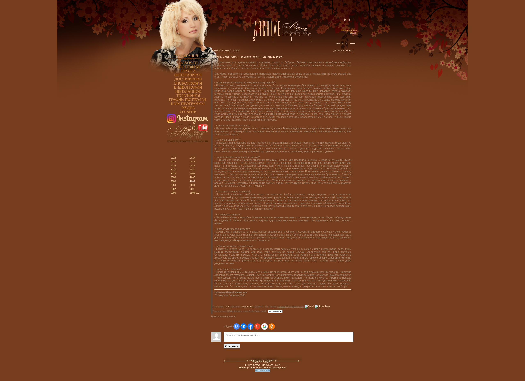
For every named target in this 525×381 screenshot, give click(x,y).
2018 (173, 158)
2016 (173, 161)
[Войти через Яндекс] (257, 326)
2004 (173, 185)
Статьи (225, 50)
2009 (192, 173)
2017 (192, 158)
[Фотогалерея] (187, 76)
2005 (192, 181)
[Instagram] (187, 123)
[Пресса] (187, 72)
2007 (192, 177)
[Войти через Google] (264, 326)
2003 (192, 185)
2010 (173, 173)
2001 (192, 189)
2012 (173, 169)
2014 (173, 165)
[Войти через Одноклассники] (272, 326)
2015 (192, 161)
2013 (192, 165)
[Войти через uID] (236, 326)
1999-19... (195, 193)
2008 (173, 177)
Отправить (231, 346)
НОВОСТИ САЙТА (346, 43)
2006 (173, 181)
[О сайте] (187, 113)
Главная (215, 50)
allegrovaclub (247, 306)
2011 (192, 169)
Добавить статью (343, 50)
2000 (173, 193)
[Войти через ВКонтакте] (243, 326)
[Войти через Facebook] (250, 326)
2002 (173, 189)
